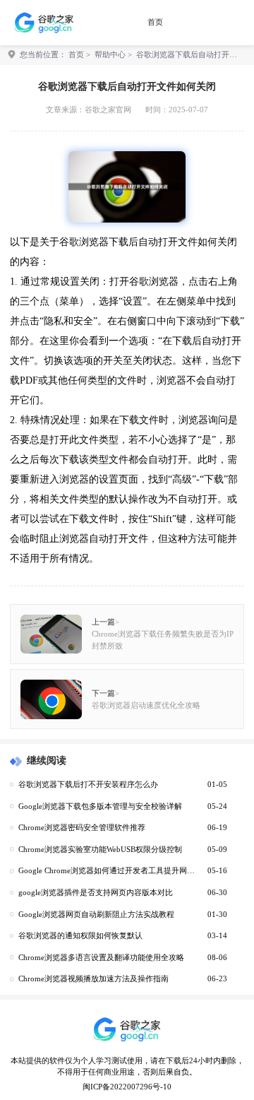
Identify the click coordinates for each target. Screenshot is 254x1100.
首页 (155, 22)
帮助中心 (110, 54)
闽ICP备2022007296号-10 (127, 1086)
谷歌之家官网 (108, 109)
